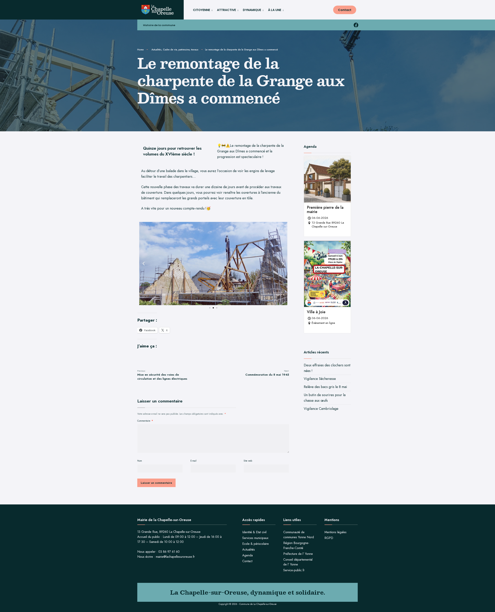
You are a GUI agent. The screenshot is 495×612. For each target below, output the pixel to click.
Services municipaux (255, 538)
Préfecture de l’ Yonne (298, 554)
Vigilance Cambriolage (321, 408)
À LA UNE (274, 10)
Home (140, 49)
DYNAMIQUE (252, 10)
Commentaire (145, 421)
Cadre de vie (170, 49)
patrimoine (183, 49)
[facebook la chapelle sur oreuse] (355, 25)
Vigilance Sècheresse (320, 378)
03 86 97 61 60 (169, 551)
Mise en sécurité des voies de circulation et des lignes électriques (162, 375)
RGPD (328, 538)
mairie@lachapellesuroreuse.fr (175, 556)
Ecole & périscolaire (255, 544)
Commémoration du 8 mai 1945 (267, 373)
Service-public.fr (294, 570)
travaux (194, 49)
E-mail (193, 461)
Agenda (247, 555)
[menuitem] (203, 9)
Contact (344, 10)
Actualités (156, 49)
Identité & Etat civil (254, 532)
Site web (248, 461)
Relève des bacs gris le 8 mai (325, 386)
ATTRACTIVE (226, 10)
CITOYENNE (201, 10)
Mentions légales (335, 532)
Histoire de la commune (159, 25)
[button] (143, 263)
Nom (139, 461)
